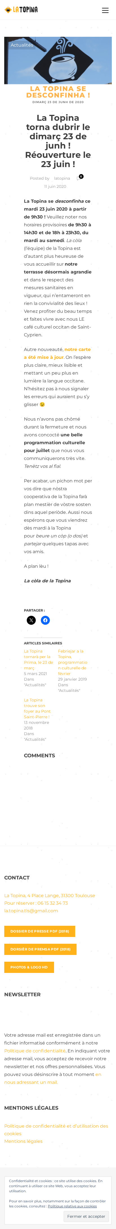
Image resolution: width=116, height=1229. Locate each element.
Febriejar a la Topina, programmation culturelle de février (72, 662)
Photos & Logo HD (29, 967)
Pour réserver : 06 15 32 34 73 (36, 903)
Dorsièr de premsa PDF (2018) (40, 949)
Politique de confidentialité (35, 1051)
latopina (62, 178)
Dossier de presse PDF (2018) (39, 931)
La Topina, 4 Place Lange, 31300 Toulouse (49, 895)
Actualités (22, 45)
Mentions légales (23, 1141)
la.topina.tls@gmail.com (31, 910)
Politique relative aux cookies (72, 1206)
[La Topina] (48, 9)
